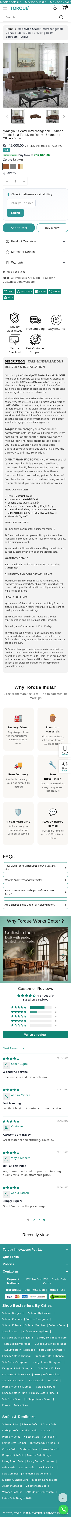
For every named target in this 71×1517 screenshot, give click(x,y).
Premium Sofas (11, 1436)
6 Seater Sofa (32, 1436)
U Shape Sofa (10, 1430)
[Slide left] (7, 116)
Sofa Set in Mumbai (13, 1380)
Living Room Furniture (40, 1461)
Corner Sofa (9, 1449)
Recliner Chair (46, 1467)
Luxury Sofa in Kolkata (47, 1374)
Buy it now (52, 227)
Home (9, 29)
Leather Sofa (26, 1467)
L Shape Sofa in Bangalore (17, 1337)
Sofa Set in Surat (12, 1399)
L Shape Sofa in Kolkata (16, 1374)
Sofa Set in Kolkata (49, 1368)
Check (15, 213)
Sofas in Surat (10, 1331)
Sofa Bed (49, 1436)
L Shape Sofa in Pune (14, 1392)
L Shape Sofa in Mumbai (43, 1380)
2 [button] (34, 1220)
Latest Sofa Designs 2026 (16, 1498)
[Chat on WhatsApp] (63, 1509)
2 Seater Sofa (29, 1424)
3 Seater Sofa (10, 1424)
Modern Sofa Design (39, 1455)
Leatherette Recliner (14, 1443)
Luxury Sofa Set (50, 1449)
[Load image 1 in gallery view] (18, 116)
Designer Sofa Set (12, 1455)
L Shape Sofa (48, 1424)
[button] (6, 7)
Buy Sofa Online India (42, 1443)
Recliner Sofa (29, 1430)
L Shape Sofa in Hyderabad (50, 1343)
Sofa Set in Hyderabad (17, 1343)
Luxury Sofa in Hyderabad (19, 1349)
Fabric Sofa (8, 1467)
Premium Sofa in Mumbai (17, 1386)
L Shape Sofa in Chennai (16, 1356)
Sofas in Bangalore (13, 1313)
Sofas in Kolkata (11, 1325)
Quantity (9, 173)
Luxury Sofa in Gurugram (46, 1362)
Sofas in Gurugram (37, 1319)
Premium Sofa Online (35, 1473)
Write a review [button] (35, 1035)
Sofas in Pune (57, 1325)
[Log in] (55, 7)
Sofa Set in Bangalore (35, 1331)
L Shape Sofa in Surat (38, 1399)
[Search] (61, 17)
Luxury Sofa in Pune (43, 1392)
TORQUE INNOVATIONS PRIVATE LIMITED (41, 1513)
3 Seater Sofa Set (12, 1485)
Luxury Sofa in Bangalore (51, 1337)
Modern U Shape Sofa (15, 1479)
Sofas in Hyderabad (39, 1313)
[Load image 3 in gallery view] (52, 116)
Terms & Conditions (14, 271)
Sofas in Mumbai (35, 1325)
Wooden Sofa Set (12, 1492)
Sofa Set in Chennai (50, 1349)
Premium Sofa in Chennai (49, 1356)
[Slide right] (64, 116)
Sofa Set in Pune (45, 1386)
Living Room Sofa (12, 1461)
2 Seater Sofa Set (36, 1485)
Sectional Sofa (28, 1449)
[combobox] (35, 17)
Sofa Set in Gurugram (14, 1362)
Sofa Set (46, 1430)
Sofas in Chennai (12, 1319)
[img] (11, 1058)
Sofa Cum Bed (10, 1473)
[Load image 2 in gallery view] (35, 116)
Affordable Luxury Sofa (40, 1492)
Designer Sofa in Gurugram (18, 1368)
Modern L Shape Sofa (44, 1479)
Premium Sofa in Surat (15, 1405)
